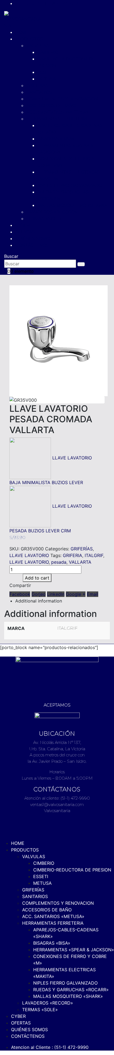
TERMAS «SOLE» (44, 218)
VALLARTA (80, 562)
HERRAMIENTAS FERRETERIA (57, 118)
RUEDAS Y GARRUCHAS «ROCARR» (71, 989)
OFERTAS (25, 232)
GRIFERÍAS (37, 85)
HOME (21, 32)
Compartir (20, 585)
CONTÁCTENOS (32, 245)
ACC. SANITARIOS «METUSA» (57, 112)
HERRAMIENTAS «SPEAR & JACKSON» (73, 949)
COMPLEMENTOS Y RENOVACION (62, 98)
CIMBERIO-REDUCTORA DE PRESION (72, 870)
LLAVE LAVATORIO (29, 555)
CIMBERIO (47, 52)
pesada (58, 562)
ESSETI (44, 72)
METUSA (46, 79)
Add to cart (37, 578)
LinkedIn (55, 594)
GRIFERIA (72, 555)
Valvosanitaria (57, 810)
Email (92, 594)
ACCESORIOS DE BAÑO (51, 105)
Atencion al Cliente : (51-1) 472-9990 (47, 3)
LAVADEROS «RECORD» (51, 212)
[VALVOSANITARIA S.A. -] (22, 19)
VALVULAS (37, 45)
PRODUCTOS (29, 39)
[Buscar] (81, 264)
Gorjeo (39, 594)
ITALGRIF (94, 555)
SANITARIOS (39, 92)
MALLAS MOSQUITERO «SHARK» (72, 205)
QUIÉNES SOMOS (33, 238)
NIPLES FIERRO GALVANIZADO (69, 185)
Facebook (19, 594)
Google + (76, 594)
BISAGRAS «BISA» (55, 138)
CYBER (22, 225)
